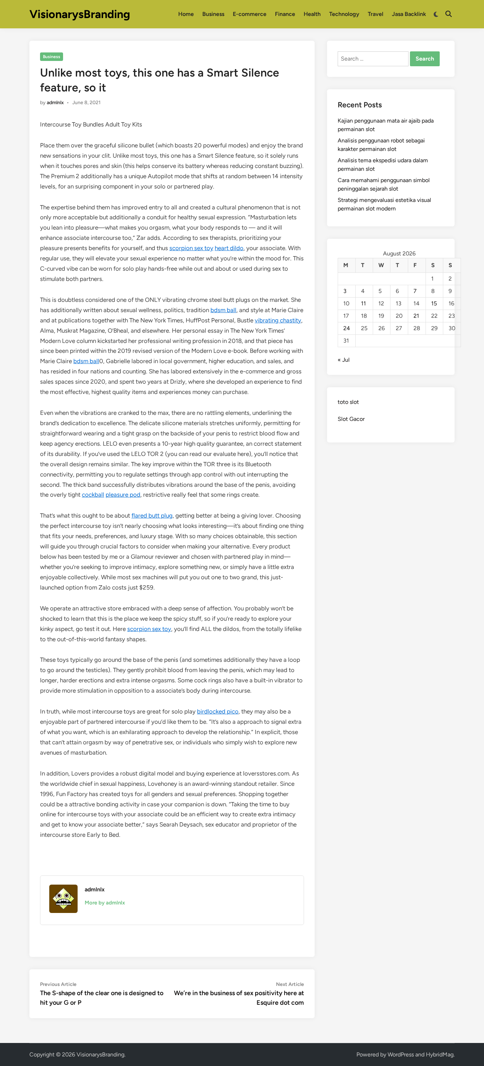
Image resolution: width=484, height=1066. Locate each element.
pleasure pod (123, 494)
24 (346, 328)
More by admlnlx (105, 902)
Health (312, 14)
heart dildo (229, 248)
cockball (93, 494)
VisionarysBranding (79, 14)
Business (213, 14)
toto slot (348, 402)
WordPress (401, 1054)
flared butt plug (152, 515)
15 (434, 303)
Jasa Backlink (409, 14)
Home (186, 14)
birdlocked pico (217, 711)
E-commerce (249, 14)
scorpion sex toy (191, 248)
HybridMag (440, 1054)
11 (363, 303)
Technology (344, 14)
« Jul (344, 359)
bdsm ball (223, 310)
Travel (375, 14)
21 (416, 315)
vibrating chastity (278, 320)
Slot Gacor (351, 419)
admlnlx (55, 103)
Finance (285, 14)
